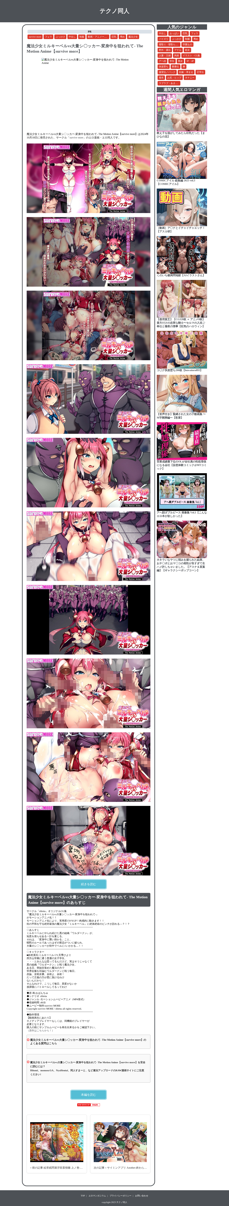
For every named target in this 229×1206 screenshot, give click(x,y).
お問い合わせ (141, 1195)
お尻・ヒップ (174, 77)
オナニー (189, 77)
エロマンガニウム (97, 1195)
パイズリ (163, 39)
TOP (83, 1195)
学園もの (187, 44)
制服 (81, 37)
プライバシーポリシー (120, 1195)
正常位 (200, 72)
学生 (172, 61)
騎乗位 (175, 66)
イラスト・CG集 (191, 55)
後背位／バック (167, 72)
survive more (35, 37)
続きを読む (88, 884)
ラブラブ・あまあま (169, 83)
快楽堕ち (163, 66)
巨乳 (114, 37)
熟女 (180, 61)
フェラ (48, 37)
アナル (177, 50)
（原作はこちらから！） (40, 1030)
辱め (122, 37)
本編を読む (88, 1094)
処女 (187, 50)
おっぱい (174, 33)
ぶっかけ (60, 37)
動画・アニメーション (99, 37)
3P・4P (190, 61)
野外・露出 (165, 50)
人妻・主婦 (165, 55)
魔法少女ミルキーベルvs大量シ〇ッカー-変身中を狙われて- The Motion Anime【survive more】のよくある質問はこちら (88, 1041)
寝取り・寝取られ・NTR (172, 44)
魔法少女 (133, 37)
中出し (72, 37)
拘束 (176, 55)
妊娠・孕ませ (186, 72)
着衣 (161, 77)
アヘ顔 (162, 61)
